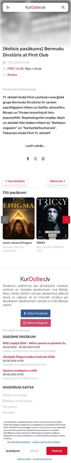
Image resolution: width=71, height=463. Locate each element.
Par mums (10, 407)
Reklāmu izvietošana (17, 401)
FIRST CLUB (15, 68)
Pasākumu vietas (15, 395)
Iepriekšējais (15, 181)
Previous (5, 220)
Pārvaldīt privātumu (16, 330)
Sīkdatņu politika (24, 459)
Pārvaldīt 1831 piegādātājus (19, 442)
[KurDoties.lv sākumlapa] (35, 7)
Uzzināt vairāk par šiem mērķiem (46, 442)
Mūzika (12, 75)
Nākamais (58, 181)
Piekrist (57, 451)
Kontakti (9, 412)
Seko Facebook (37, 313)
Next (66, 220)
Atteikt (34, 451)
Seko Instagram (37, 323)
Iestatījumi (13, 451)
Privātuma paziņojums (42, 459)
